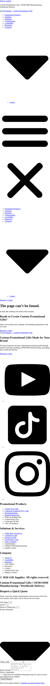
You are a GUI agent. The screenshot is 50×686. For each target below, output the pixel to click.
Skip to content (5, 1)
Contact (12, 102)
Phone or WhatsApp (7, 607)
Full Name (4, 602)
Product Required (6, 610)
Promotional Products (12, 15)
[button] (25, 155)
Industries (8, 19)
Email (2, 605)
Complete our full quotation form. (32, 683)
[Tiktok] (27, 447)
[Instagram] (27, 499)
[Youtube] (27, 401)
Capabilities (9, 23)
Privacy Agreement (7, 672)
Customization (10, 21)
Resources (8, 25)
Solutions (8, 17)
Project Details (5, 670)
